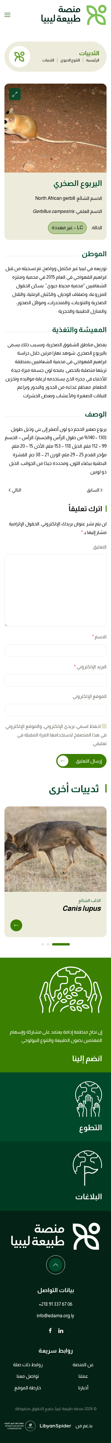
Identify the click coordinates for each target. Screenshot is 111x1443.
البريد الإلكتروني (90, 666)
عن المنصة (83, 1364)
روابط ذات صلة (28, 1364)
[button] (7, 14)
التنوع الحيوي (70, 60)
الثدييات (48, 60)
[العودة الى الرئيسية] (74, 14)
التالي (16, 489)
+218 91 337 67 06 (55, 1304)
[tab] (61, 944)
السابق (93, 489)
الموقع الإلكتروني (90, 696)
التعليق (100, 546)
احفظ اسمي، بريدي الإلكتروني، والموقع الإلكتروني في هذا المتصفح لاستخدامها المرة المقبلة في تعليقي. (56, 735)
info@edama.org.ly (55, 1315)
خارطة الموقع (27, 1387)
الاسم (99, 636)
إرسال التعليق (89, 760)
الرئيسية (92, 60)
